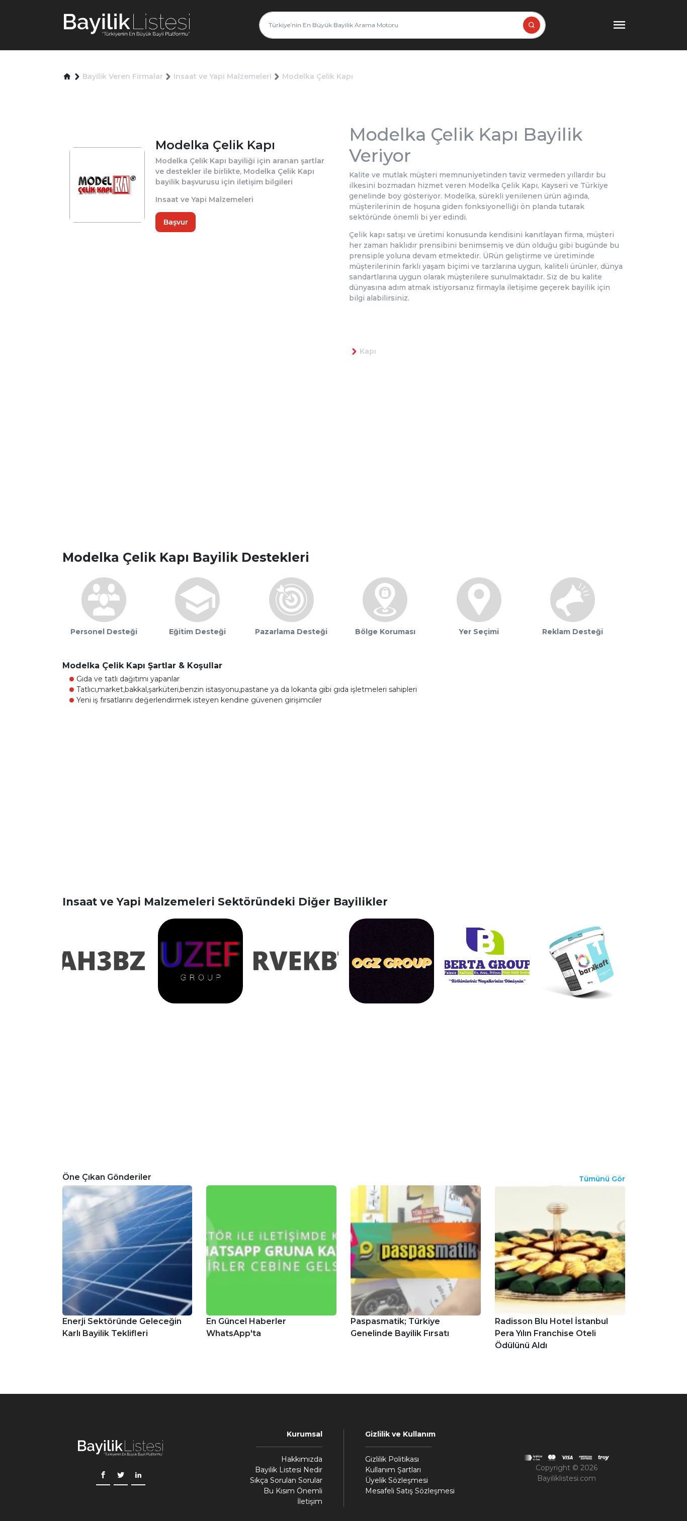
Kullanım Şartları (393, 1469)
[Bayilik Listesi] (127, 25)
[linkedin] (138, 1476)
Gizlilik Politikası (392, 1459)
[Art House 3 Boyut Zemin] (104, 960)
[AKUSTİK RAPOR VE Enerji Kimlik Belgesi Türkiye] (295, 960)
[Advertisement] (349, 469)
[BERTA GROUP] (487, 960)
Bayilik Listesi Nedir (288, 1469)
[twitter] (121, 1476)
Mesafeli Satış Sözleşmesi (410, 1490)
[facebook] (103, 1476)
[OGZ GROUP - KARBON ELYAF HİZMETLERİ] (391, 960)
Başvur (175, 222)
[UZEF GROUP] (200, 960)
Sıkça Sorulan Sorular (286, 1480)
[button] (67, 76)
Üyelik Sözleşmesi (396, 1480)
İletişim (309, 1501)
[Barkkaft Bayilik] (582, 960)
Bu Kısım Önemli (293, 1490)
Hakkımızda (301, 1459)
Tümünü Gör (602, 1178)
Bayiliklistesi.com (566, 1478)
